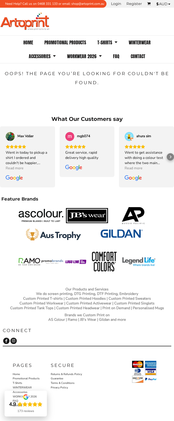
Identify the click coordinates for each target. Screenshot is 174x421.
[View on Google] (10, 136)
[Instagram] (13, 341)
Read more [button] (15, 168)
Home (16, 374)
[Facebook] (6, 341)
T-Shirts (17, 383)
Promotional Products (26, 378)
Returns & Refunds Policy (66, 374)
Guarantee (57, 378)
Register (134, 4)
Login (116, 4)
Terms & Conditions (63, 383)
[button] (107, 42)
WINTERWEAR (22, 387)
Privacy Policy (59, 387)
